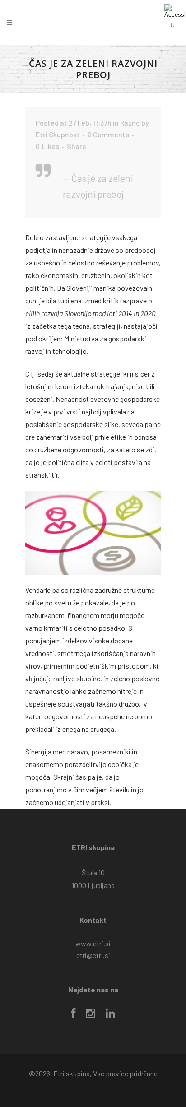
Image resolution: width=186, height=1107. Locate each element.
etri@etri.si (93, 955)
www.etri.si (93, 943)
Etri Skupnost (58, 134)
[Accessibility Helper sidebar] (175, 11)
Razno (130, 122)
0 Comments (108, 134)
